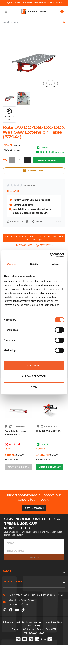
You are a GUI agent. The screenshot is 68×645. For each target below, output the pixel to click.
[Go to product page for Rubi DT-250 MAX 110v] (50, 410)
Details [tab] (34, 264)
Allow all (34, 365)
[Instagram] (5, 609)
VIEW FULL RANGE (36, 170)
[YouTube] (17, 609)
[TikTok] (23, 609)
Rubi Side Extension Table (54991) (16, 432)
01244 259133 (25, 245)
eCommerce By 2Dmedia (22, 629)
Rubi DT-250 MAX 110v (49, 431)
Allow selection (34, 376)
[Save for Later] (27, 221)
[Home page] (34, 12)
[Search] (64, 22)
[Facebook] (11, 609)
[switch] (59, 330)
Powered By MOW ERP (47, 629)
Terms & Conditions (54, 622)
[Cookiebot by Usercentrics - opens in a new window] (49, 255)
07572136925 (46, 245)
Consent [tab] (12, 264)
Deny (34, 387)
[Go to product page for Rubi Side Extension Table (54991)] (18, 410)
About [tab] (55, 264)
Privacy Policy (34, 625)
